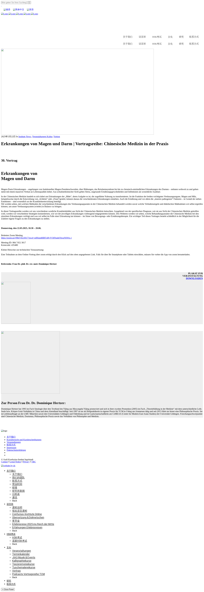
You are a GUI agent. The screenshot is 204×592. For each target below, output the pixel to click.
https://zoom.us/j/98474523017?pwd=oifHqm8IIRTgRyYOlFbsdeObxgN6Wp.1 (36, 238)
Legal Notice (15, 462)
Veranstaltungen (14, 442)
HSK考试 (157, 37)
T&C (33, 462)
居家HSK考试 (19, 540)
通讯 (14, 497)
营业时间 (17, 484)
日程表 (16, 494)
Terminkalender (21, 554)
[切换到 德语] (7, 10)
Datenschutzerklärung (16, 450)
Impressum (11, 447)
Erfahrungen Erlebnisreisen (27, 527)
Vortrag (56, 136)
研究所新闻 (18, 490)
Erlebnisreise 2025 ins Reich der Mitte (33, 524)
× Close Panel (8, 589)
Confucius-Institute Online (27, 514)
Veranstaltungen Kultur (42, 136)
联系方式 (194, 37)
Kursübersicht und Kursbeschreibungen (24, 439)
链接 (14, 487)
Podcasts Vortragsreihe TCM (28, 574)
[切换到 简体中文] (19, 10)
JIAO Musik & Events (23, 557)
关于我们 (127, 37)
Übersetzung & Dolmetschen (28, 517)
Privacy (26, 462)
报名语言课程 (19, 510)
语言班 (142, 37)
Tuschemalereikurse (23, 567)
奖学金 (16, 520)
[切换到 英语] (30, 10)
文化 (170, 37)
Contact (4, 462)
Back (14, 500)
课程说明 (17, 507)
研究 (181, 37)
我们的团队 (18, 477)
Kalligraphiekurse (21, 560)
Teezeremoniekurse (23, 564)
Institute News (24, 136)
